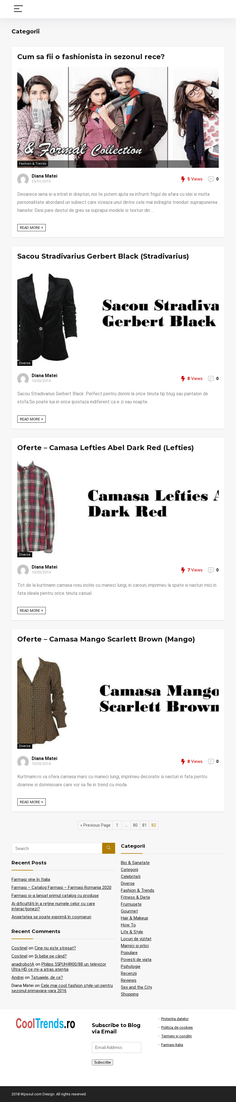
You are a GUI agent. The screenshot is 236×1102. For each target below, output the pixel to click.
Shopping (129, 994)
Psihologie (130, 966)
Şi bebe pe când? (51, 956)
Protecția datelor (175, 1019)
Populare (129, 952)
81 (144, 825)
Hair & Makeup (134, 918)
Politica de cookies (177, 1027)
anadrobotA (23, 964)
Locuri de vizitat (136, 938)
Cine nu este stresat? (55, 948)
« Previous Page (95, 825)
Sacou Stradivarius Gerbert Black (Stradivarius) (103, 256)
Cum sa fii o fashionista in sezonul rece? (91, 56)
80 (135, 825)
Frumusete (131, 904)
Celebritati (130, 876)
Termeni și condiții (176, 1036)
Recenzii (129, 973)
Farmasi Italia (172, 1045)
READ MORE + (31, 227)
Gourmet (129, 911)
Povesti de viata (136, 959)
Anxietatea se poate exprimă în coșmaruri (51, 916)
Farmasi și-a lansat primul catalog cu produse (55, 895)
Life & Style (132, 931)
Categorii (129, 869)
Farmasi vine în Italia (31, 879)
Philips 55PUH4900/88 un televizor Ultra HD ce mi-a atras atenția (59, 967)
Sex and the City (136, 987)
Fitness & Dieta (135, 897)
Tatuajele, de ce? (47, 977)
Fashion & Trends (32, 164)
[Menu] (18, 9)
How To (128, 925)
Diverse (25, 363)
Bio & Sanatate (135, 862)
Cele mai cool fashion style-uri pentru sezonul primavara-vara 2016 (62, 988)
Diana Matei (44, 176)
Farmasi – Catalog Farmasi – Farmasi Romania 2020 (61, 887)
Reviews (128, 980)
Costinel (19, 948)
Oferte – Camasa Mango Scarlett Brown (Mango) (106, 639)
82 (153, 825)
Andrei (18, 977)
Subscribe (102, 1062)
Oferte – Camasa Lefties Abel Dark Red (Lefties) (105, 447)
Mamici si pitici (135, 945)
